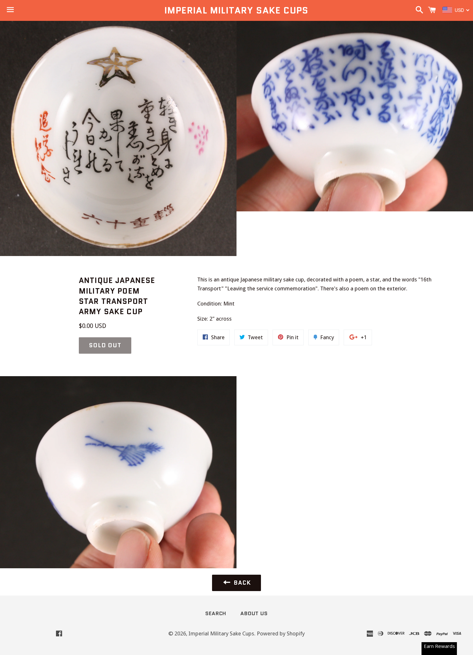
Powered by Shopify (281, 633)
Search (215, 613)
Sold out (105, 345)
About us (253, 613)
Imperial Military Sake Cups (236, 10)
